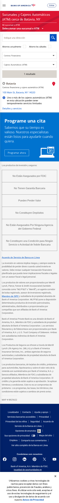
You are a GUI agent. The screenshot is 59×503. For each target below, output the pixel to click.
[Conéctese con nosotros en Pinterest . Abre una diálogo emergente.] (34, 459)
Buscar (53, 37)
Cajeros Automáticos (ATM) (15, 65)
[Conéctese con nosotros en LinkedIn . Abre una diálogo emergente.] (24, 459)
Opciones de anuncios (25, 431)
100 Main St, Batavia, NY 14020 (18, 92)
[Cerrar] (55, 476)
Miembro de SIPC (10, 296)
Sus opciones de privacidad (17, 435)
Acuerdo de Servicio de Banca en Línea (21, 257)
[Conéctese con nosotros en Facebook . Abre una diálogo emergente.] (5, 459)
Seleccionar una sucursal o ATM (20, 28)
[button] (4, 5)
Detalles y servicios (12, 108)
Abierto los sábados (37, 46)
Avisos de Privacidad (33, 500)
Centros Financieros (12, 56)
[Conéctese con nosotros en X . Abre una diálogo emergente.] (44, 459)
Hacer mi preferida (3, 83)
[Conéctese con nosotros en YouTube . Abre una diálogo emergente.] (54, 459)
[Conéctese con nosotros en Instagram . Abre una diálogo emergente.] (14, 459)
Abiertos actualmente (11, 46)
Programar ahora (17, 152)
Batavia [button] (11, 83)
